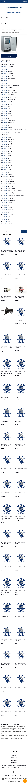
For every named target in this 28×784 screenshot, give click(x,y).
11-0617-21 (4, 181)
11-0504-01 (4, 176)
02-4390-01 (4, 111)
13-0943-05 (4, 212)
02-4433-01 (4, 129)
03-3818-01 (4, 165)
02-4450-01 (4, 137)
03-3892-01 (4, 171)
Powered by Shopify (19, 775)
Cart (26, 1)
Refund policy (14, 760)
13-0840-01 (4, 207)
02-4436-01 (4, 132)
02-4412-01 (4, 117)
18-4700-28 (4, 218)
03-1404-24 (4, 151)
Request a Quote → (5, 61)
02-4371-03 (4, 94)
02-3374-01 (4, 76)
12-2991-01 (4, 195)
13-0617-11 (4, 205)
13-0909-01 (4, 209)
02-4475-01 (4, 141)
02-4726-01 (4, 144)
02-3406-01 (4, 78)
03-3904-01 (4, 172)
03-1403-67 (4, 146)
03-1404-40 (4, 153)
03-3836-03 (4, 169)
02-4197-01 (4, 87)
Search (14, 754)
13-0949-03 (4, 214)
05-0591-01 (4, 174)
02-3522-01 (4, 82)
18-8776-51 (4, 221)
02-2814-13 (4, 75)
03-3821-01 (4, 167)
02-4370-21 (4, 92)
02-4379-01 (4, 103)
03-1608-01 (4, 160)
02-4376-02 (4, 101)
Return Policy (14, 757)
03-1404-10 (4, 150)
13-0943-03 (4, 211)
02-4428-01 (4, 125)
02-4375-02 (4, 99)
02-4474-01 (4, 139)
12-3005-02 (4, 200)
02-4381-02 (4, 106)
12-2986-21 (4, 192)
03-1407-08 (4, 155)
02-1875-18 (4, 71)
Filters (24, 231)
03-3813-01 (4, 164)
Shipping (14, 755)
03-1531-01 (4, 158)
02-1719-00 (4, 68)
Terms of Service (14, 758)
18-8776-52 (4, 223)
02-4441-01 (4, 136)
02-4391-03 (4, 113)
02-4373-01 (4, 96)
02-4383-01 (4, 108)
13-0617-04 (4, 204)
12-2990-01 (4, 193)
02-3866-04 (4, 85)
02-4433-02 (4, 131)
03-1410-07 (4, 157)
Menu (4, 1)
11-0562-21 (4, 178)
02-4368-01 (4, 90)
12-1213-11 (4, 185)
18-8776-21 (4, 219)
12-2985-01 (4, 190)
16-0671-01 (4, 216)
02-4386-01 (4, 110)
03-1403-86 (4, 148)
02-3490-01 (4, 80)
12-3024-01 (4, 202)
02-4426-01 (4, 122)
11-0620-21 (4, 183)
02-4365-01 (4, 89)
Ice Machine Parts (10, 775)
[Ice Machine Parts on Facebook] (13, 772)
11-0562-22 (4, 179)
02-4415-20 (4, 120)
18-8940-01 (4, 225)
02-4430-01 (4, 127)
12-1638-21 (4, 186)
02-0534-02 (4, 66)
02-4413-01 (4, 118)
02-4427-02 (4, 124)
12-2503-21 (4, 188)
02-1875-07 (4, 69)
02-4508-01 (4, 143)
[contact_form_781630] (25, 781)
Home (2, 17)
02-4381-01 (4, 104)
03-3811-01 (4, 162)
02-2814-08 (4, 73)
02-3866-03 (4, 83)
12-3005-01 (4, 198)
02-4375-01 (4, 97)
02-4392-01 (4, 115)
